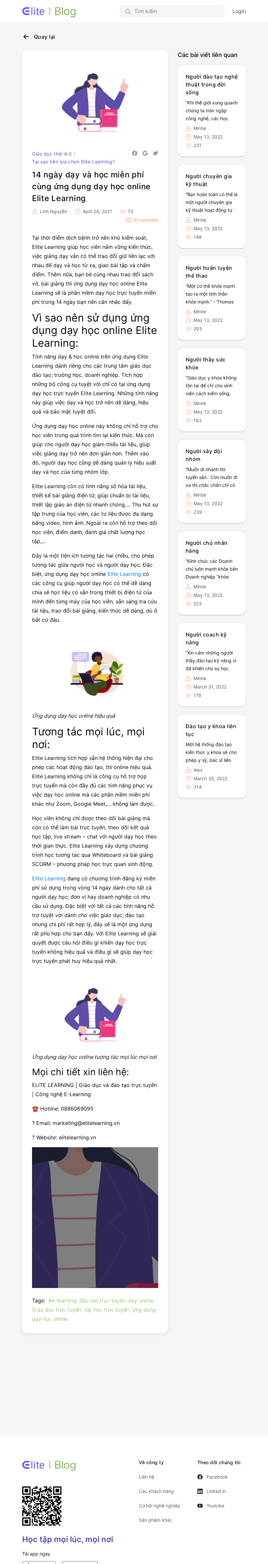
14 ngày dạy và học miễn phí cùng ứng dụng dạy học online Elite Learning (91, 186)
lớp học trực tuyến (106, 1309)
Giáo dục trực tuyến (56, 1309)
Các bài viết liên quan (208, 54)
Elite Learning (124, 574)
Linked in (216, 1491)
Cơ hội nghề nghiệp (159, 1505)
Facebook (217, 1477)
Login (239, 11)
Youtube (215, 1505)
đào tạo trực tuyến (102, 1300)
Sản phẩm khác (155, 1520)
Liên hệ (146, 1477)
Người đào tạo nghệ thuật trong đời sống (212, 84)
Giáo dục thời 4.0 (52, 153)
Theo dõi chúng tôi (219, 1462)
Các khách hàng (156, 1491)
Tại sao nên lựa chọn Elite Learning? (73, 161)
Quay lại (44, 36)
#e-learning (62, 1300)
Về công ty (151, 1462)
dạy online (140, 1300)
